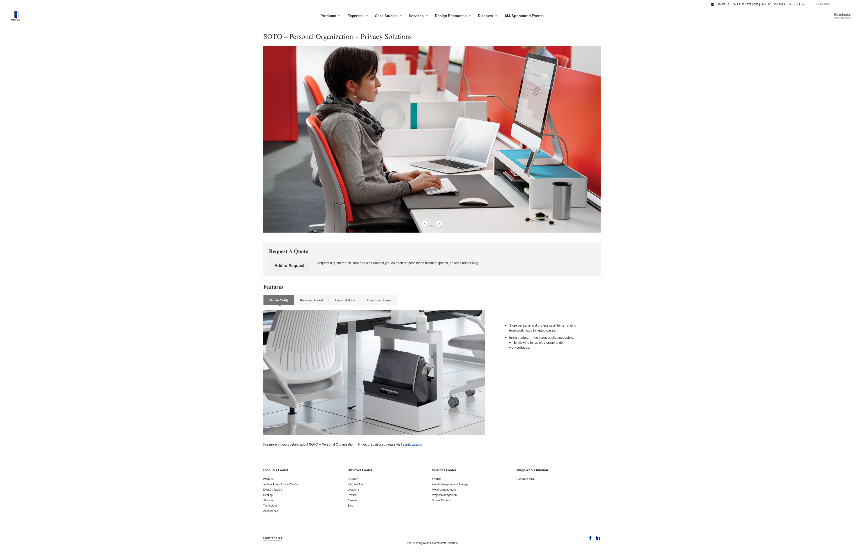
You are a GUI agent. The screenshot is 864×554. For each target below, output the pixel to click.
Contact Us (722, 4)
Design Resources (451, 15)
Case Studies (386, 15)
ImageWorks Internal (532, 470)
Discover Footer (360, 470)
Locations (354, 489)
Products (328, 15)
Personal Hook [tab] (345, 300)
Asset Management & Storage (450, 484)
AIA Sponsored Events (524, 15)
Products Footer (275, 470)
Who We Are (355, 484)
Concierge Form (525, 479)
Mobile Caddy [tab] (278, 300)
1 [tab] (430, 225)
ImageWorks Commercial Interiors (437, 543)
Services (416, 15)
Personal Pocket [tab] (311, 300)
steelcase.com (414, 444)
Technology (270, 505)
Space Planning (442, 500)
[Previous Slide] (425, 224)
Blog (350, 505)
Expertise (355, 15)
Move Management (444, 489)
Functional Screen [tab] (379, 300)
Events (352, 495)
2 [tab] (433, 225)
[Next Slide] (439, 224)
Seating (268, 495)
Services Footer (444, 470)
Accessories (270, 511)
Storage (268, 500)
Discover (485, 15)
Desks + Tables (272, 489)
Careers (353, 500)
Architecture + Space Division (281, 484)
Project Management (444, 495)
